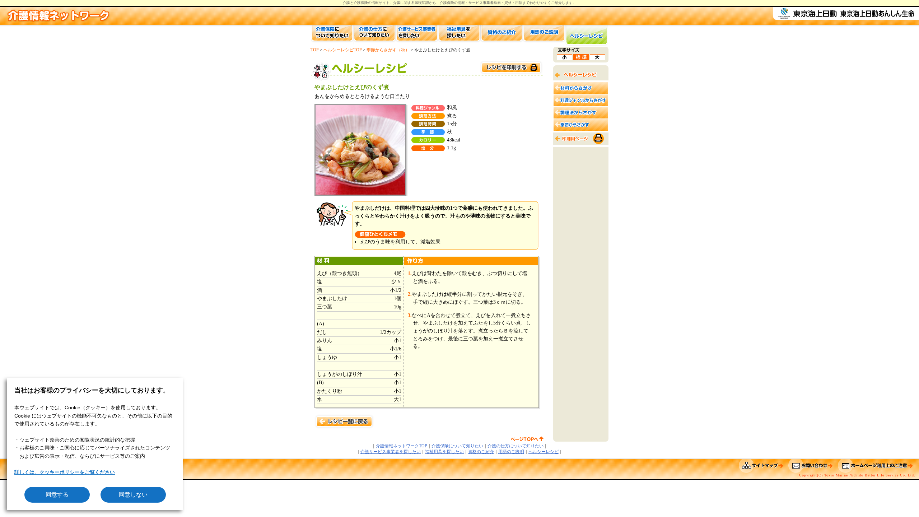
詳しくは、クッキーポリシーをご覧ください (64, 472)
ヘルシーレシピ (543, 451)
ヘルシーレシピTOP (342, 49)
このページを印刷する (511, 68)
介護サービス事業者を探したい (390, 451)
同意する (57, 495)
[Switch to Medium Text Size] (581, 58)
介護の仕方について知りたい (516, 445)
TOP (315, 49)
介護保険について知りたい (457, 445)
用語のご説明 (511, 451)
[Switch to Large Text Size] (597, 58)
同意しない (133, 495)
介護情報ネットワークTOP (401, 445)
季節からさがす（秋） (388, 49)
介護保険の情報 (452, 3)
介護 (396, 3)
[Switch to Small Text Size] (564, 58)
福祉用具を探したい (444, 451)
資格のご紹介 (481, 451)
